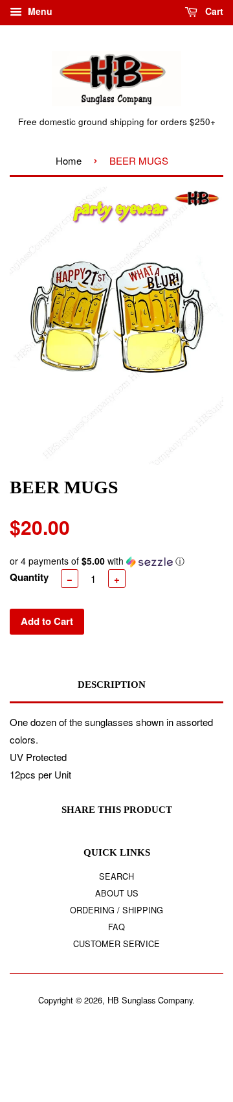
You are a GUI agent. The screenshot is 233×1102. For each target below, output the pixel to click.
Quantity (29, 577)
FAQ (116, 926)
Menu (38, 11)
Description (112, 684)
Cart (213, 11)
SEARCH (116, 876)
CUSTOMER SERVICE (116, 943)
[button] (116, 561)
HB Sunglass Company (149, 1000)
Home (69, 160)
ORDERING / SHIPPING (116, 910)
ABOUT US (117, 893)
